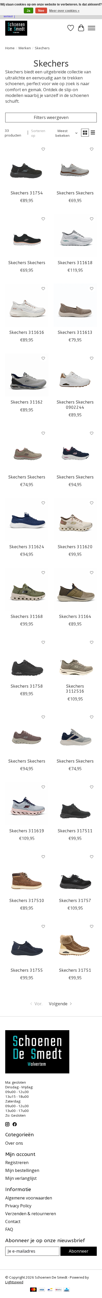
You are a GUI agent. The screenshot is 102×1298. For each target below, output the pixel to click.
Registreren (17, 1162)
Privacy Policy (18, 1206)
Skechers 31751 (75, 970)
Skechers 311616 (26, 332)
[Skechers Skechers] (75, 165)
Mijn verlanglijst (21, 1178)
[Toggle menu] (91, 28)
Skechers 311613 (75, 332)
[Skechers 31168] (26, 589)
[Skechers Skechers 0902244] (75, 375)
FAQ (9, 1229)
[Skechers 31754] (26, 165)
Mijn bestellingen (22, 1170)
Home (10, 48)
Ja (28, 11)
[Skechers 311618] (75, 235)
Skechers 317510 (26, 900)
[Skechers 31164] (75, 589)
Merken (25, 48)
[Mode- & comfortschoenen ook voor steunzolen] (16, 28)
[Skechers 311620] (75, 519)
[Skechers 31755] (26, 943)
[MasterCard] (33, 1290)
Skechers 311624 (26, 546)
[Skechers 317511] (75, 803)
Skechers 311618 (75, 262)
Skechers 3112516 (75, 689)
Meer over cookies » (64, 11)
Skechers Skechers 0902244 (75, 405)
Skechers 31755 (27, 970)
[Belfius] (58, 1290)
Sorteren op (38, 133)
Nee (41, 11)
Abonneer (78, 1251)
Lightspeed (14, 1282)
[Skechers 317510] (26, 873)
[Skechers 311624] (26, 519)
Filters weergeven (51, 117)
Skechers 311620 (75, 546)
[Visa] (41, 1290)
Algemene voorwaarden (28, 1198)
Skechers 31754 (27, 193)
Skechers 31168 (27, 616)
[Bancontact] (50, 1290)
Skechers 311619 (26, 830)
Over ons (14, 1143)
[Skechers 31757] (75, 873)
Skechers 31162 (27, 402)
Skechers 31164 (75, 616)
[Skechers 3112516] (75, 659)
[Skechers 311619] (26, 803)
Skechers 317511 (75, 830)
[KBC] (66, 1290)
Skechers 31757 (75, 900)
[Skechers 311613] (75, 305)
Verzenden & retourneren (30, 1213)
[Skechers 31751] (75, 943)
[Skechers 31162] (26, 375)
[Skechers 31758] (26, 659)
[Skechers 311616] (26, 305)
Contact (12, 1221)
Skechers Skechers (75, 193)
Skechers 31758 (27, 686)
